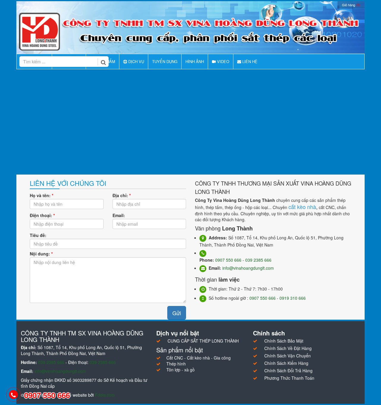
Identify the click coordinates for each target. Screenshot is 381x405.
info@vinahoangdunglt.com (248, 268)
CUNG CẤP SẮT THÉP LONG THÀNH (203, 341)
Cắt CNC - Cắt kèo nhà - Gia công (198, 358)
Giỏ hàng (351, 4)
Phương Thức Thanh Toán (289, 378)
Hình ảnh (194, 61)
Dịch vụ (135, 61)
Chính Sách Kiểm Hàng (286, 363)
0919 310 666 (292, 298)
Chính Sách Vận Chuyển (287, 356)
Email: (119, 215)
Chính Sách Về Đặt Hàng (288, 348)
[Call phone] (13, 395)
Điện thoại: (42, 215)
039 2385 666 (258, 260)
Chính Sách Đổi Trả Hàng (288, 370)
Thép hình (176, 364)
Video (222, 61)
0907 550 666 (228, 260)
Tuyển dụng (164, 61)
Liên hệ (249, 61)
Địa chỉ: (122, 195)
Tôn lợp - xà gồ (180, 370)
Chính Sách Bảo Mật (283, 341)
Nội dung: (41, 254)
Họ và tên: (41, 195)
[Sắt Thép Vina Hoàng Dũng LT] (190, 31)
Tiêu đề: (38, 235)
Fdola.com (105, 395)
